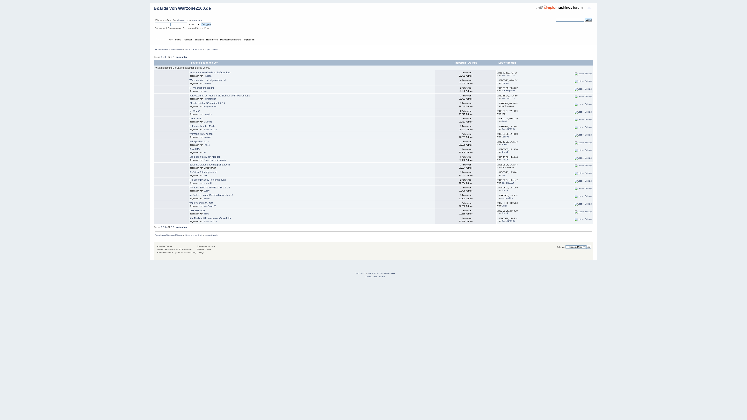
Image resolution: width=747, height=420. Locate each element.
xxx (205, 91)
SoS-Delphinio (508, 90)
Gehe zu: (561, 247)
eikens (207, 198)
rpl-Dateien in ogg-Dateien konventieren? (211, 195)
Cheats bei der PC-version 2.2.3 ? (207, 103)
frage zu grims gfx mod (201, 203)
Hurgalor (208, 114)
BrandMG (194, 149)
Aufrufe (473, 62)
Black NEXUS (508, 75)
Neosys (207, 137)
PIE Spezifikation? (199, 141)
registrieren (197, 20)
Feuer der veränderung (215, 160)
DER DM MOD (197, 210)
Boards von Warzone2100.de (182, 8)
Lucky (207, 191)
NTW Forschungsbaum (201, 88)
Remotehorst (210, 99)
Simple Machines (387, 273)
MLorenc (208, 122)
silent (206, 214)
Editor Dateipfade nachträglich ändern (209, 164)
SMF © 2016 (373, 273)
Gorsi (504, 121)
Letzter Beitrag (507, 62)
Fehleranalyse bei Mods (202, 126)
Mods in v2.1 (196, 118)
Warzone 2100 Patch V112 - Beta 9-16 (209, 187)
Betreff (194, 62)
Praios (207, 145)
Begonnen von (209, 62)
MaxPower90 (210, 206)
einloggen (181, 20)
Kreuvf (505, 152)
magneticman (210, 106)
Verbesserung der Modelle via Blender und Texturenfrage (219, 95)
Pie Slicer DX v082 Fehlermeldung (207, 179)
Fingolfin (207, 76)
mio (205, 152)
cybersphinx (507, 198)
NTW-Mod (194, 111)
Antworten (460, 62)
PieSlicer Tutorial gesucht (203, 172)
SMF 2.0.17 (360, 273)
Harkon (207, 83)
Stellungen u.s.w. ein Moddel (204, 157)
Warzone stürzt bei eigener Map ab (207, 80)
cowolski (208, 183)
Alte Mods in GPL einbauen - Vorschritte (210, 218)
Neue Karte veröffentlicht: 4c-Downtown (210, 72)
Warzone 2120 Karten (201, 134)
